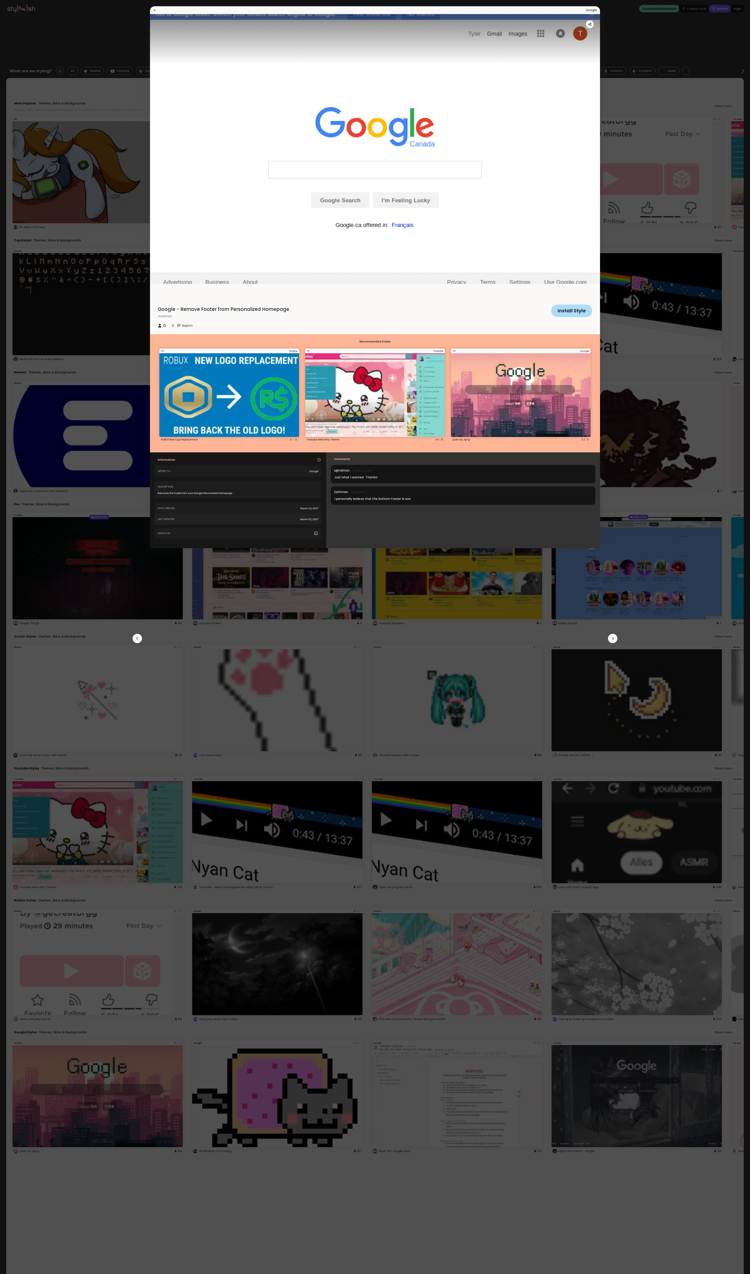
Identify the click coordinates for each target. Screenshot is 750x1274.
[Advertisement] (15, 637)
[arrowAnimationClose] (137, 638)
